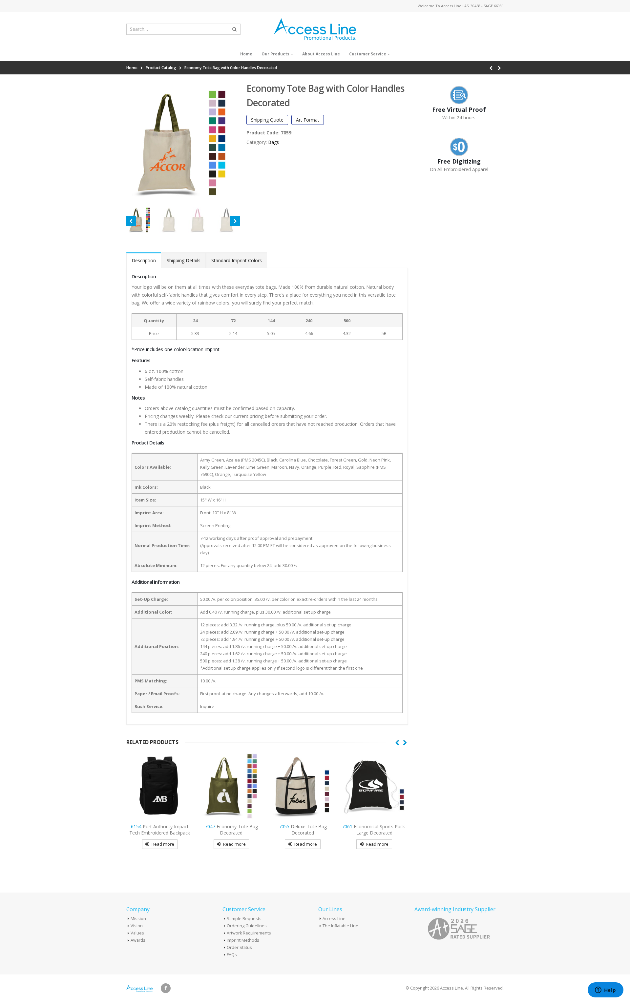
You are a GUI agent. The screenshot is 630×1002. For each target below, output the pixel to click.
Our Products (275, 54)
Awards (138, 940)
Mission (138, 918)
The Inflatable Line (340, 926)
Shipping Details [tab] (183, 260)
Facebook (166, 988)
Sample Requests (244, 918)
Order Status (239, 947)
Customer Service (367, 54)
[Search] (234, 29)
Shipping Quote (267, 120)
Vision (137, 926)
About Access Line (321, 54)
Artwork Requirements (249, 933)
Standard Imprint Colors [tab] (236, 260)
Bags (273, 142)
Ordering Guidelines (247, 926)
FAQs (232, 954)
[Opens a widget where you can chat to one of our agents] (605, 990)
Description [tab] (144, 260)
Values (137, 933)
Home (246, 54)
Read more (163, 844)
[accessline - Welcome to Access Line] (315, 29)
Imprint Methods (243, 940)
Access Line (334, 918)
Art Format (307, 120)
